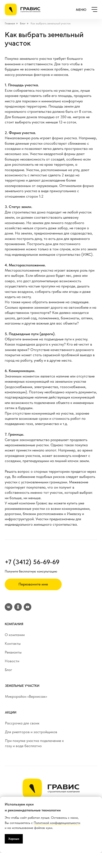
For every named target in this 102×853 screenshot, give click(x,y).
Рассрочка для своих (22, 723)
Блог (23, 23)
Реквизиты (13, 652)
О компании (15, 634)
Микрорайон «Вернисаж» (26, 696)
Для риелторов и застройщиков (31, 732)
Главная (10, 23)
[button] (33, 584)
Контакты (13, 643)
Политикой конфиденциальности (57, 823)
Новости (12, 661)
